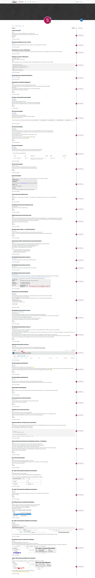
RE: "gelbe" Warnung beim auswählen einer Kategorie (24, 470)
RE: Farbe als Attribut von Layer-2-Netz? (21, 42)
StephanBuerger (80, 35)
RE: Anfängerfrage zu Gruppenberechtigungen (23, 502)
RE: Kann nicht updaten (17, 111)
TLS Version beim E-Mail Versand (20, 194)
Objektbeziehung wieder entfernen (20, 344)
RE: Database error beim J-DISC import (21, 50)
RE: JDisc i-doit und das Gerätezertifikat (21, 97)
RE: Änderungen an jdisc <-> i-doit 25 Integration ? (23, 229)
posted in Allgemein (15, 39)
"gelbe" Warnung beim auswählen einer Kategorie (23, 558)
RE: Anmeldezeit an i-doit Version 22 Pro (21, 398)
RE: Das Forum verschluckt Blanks (20, 291)
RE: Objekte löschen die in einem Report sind (22, 204)
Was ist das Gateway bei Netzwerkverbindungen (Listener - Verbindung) (29, 441)
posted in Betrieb (15, 108)
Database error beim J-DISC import (20, 56)
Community (20, 1)
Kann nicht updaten (16, 175)
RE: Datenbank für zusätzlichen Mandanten (22, 75)
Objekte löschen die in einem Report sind (21, 215)
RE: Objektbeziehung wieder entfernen (21, 257)
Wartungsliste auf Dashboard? (19, 387)
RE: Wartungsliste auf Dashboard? (20, 363)
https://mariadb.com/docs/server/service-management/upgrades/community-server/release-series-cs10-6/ (31, 277)
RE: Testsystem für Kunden (18, 457)
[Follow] (50, 22)
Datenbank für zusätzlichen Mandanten (21, 82)
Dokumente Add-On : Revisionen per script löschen (24, 422)
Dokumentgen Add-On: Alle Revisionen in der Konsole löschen (26, 240)
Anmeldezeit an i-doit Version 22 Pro (20, 409)
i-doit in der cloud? (16, 30)
